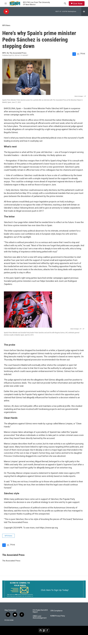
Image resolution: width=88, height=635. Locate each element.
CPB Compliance (56, 611)
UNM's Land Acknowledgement (40, 617)
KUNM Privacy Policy (57, 616)
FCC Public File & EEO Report (40, 611)
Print (82, 53)
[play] (6, 11)
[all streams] (84, 11)
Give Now (77, 3)
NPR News (6, 25)
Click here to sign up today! (55, 590)
